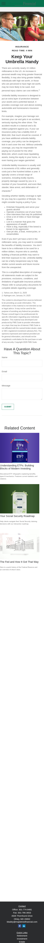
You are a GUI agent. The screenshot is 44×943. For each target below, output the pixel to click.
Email (4, 371)
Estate (22, 942)
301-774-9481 (25, 909)
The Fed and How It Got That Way (19, 561)
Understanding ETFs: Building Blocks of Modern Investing (17, 467)
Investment (22, 939)
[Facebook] (19, 925)
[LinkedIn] (23, 925)
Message (6, 385)
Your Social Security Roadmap (17, 516)
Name (4, 357)
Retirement (22, 936)
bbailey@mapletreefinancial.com (22, 922)
